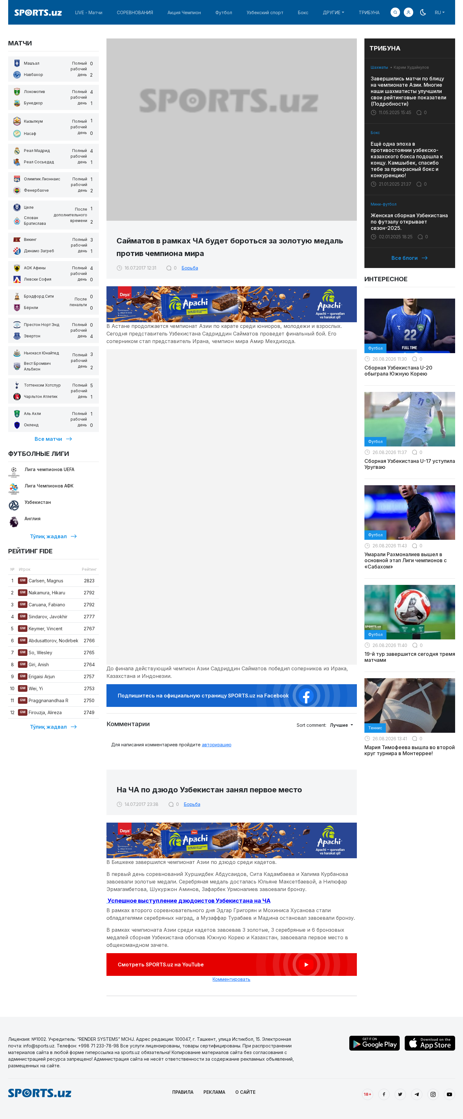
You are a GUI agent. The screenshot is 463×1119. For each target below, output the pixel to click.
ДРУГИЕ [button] (331, 12)
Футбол (223, 12)
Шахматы (379, 67)
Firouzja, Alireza (41, 712)
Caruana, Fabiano (42, 604)
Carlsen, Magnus (41, 580)
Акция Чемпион (184, 12)
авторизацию (217, 744)
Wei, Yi (31, 688)
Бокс (303, 12)
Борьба (190, 268)
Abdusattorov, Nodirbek (49, 640)
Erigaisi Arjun (37, 676)
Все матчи (48, 439)
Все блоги (405, 258)
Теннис (375, 728)
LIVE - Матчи (88, 12)
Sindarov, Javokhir (43, 616)
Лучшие (339, 725)
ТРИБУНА (369, 12)
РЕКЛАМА (214, 1092)
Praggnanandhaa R (44, 700)
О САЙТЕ (245, 1092)
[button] (408, 12)
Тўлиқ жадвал (48, 536)
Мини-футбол (384, 204)
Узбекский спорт (265, 12)
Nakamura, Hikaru (42, 592)
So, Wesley (36, 652)
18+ (367, 1094)
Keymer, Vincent (41, 628)
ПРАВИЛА (182, 1092)
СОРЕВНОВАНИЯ (135, 12)
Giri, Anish (34, 664)
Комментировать (231, 979)
